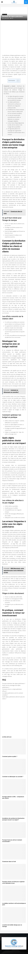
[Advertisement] (14, 39)
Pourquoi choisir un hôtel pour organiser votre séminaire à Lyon (13, 882)
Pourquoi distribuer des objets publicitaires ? (13, 683)
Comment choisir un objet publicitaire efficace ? (12, 690)
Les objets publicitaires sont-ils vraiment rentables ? (12, 694)
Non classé (5, 14)
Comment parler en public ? (9, 756)
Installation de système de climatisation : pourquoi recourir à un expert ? (13, 819)
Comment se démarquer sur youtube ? (12, 776)
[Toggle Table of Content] (17, 80)
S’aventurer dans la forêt (9, 861)
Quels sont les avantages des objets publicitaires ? (11, 686)
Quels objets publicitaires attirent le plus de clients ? (13, 697)
